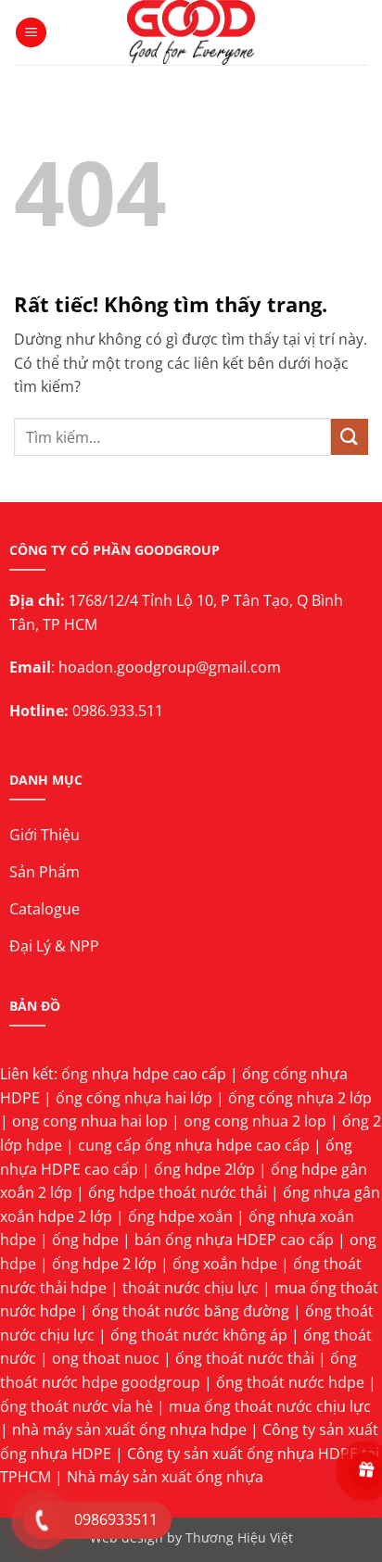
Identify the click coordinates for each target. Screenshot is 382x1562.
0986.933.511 (117, 710)
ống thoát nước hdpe (290, 1382)
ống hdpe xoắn (180, 1216)
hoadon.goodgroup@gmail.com (169, 667)
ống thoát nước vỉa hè (76, 1406)
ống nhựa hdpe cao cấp (143, 1074)
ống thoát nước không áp (198, 1335)
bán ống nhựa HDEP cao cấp (234, 1239)
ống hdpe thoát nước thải (177, 1192)
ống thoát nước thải (244, 1358)
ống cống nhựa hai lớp (134, 1098)
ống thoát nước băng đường (190, 1311)
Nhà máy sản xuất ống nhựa (165, 1477)
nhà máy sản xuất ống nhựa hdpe (129, 1429)
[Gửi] (349, 437)
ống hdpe (85, 1239)
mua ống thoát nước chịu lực (270, 1406)
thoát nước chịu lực (190, 1288)
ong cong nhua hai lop (90, 1121)
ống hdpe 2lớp (204, 1169)
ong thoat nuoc (105, 1358)
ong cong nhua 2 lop (255, 1121)
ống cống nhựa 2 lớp (300, 1098)
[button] (31, 33)
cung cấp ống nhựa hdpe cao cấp (194, 1145)
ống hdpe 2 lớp (104, 1263)
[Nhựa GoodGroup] (191, 32)
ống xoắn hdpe (224, 1263)
